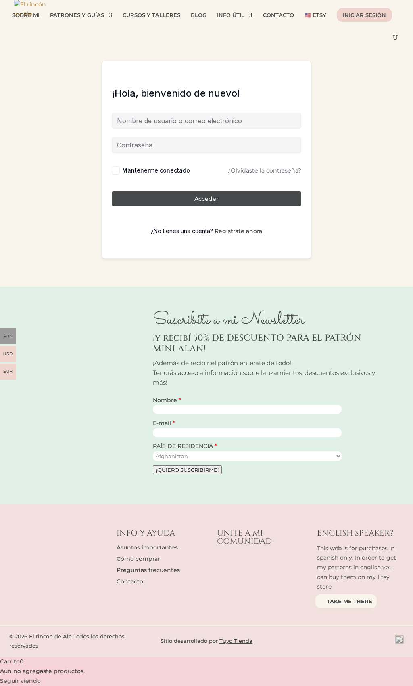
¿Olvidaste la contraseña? (264, 170)
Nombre (166, 400)
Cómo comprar (138, 558)
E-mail (163, 423)
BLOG (198, 15)
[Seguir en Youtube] (255, 560)
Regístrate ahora (238, 231)
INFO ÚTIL (230, 15)
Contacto (130, 581)
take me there (349, 601)
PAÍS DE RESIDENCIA (184, 446)
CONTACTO (278, 15)
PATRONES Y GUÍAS (77, 15)
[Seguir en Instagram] (239, 560)
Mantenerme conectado (156, 170)
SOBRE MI (26, 15)
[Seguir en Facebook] (223, 560)
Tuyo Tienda (235, 641)
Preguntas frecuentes (148, 570)
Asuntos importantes (147, 547)
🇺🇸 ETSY (315, 15)
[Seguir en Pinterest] (271, 560)
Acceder (206, 198)
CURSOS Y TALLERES (151, 15)
